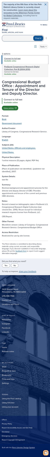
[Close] (45, 4)
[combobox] (17, 38)
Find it (38, 38)
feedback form (21, 251)
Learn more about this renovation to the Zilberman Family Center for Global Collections (22, 13)
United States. (8, 152)
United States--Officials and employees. (19, 148)
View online (9, 108)
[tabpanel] (25, 104)
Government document (12, 123)
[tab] (25, 59)
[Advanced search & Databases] (46, 38)
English (5, 140)
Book (4, 119)
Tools (42, 46)
